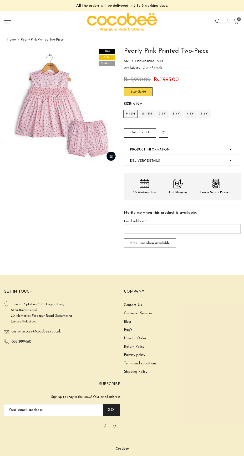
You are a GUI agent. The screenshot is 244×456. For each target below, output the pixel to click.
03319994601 (22, 342)
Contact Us (133, 305)
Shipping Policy (135, 372)
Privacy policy (134, 355)
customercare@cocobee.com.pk (36, 331)
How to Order (135, 338)
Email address (135, 221)
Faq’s (128, 330)
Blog (127, 322)
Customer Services (138, 313)
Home (11, 39)
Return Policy (134, 347)
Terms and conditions (140, 363)
